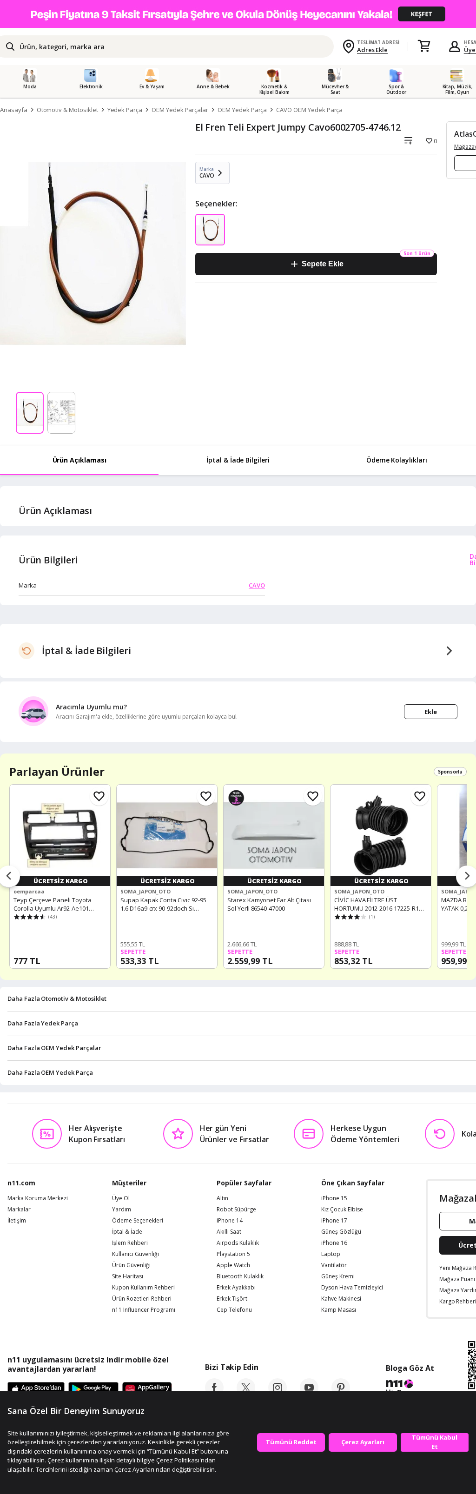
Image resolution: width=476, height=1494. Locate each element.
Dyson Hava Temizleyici (352, 1287)
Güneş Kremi (338, 1276)
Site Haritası (127, 1276)
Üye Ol (121, 1198)
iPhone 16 (334, 1243)
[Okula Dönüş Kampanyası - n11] (238, 14)
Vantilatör (334, 1265)
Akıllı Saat (229, 1232)
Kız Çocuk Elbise (342, 1209)
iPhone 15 (334, 1198)
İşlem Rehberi (130, 1243)
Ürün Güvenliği (131, 1265)
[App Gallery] (147, 1390)
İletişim (16, 1220)
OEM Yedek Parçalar (180, 110)
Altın (222, 1198)
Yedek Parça (124, 110)
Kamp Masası (338, 1310)
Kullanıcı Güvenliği (135, 1254)
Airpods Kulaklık (238, 1243)
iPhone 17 (334, 1220)
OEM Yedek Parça (242, 110)
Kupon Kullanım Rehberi (143, 1287)
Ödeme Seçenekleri (137, 1220)
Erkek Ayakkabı (236, 1287)
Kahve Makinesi (341, 1298)
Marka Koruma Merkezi (37, 1198)
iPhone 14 (230, 1220)
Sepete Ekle (322, 264)
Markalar (19, 1209)
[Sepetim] (424, 46)
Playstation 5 (233, 1254)
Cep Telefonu (234, 1310)
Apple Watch (233, 1265)
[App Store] (36, 1390)
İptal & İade (127, 1232)
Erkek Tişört (232, 1298)
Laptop (330, 1254)
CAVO (257, 585)
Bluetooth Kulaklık (240, 1276)
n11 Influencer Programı (143, 1310)
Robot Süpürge (236, 1209)
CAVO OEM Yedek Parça (309, 110)
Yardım (121, 1209)
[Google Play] (93, 1390)
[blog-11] (410, 1388)
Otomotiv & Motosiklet (67, 110)
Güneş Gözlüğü (341, 1232)
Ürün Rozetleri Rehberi (142, 1298)
